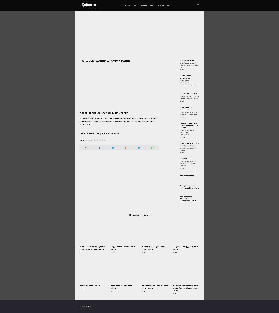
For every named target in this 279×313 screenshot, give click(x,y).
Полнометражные (140, 5)
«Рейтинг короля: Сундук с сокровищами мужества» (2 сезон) (189, 125)
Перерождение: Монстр (188, 175)
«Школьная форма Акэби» (189, 143)
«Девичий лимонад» (187, 60)
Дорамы (161, 5)
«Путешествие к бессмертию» (186, 109)
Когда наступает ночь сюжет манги (123, 248)
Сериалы (127, 5)
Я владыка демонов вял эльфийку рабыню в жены (189, 187)
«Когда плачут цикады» (188, 93)
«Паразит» (183, 159)
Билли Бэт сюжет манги (90, 285)
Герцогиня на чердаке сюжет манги (185, 248)
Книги (169, 5)
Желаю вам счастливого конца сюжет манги (155, 286)
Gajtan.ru (89, 4)
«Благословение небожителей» (185, 77)
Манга (152, 5)
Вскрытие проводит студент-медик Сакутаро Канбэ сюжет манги (185, 288)
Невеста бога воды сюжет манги (122, 286)
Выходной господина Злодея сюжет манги (154, 248)
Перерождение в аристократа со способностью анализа (188, 198)
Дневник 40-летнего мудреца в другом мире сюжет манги (92, 248)
